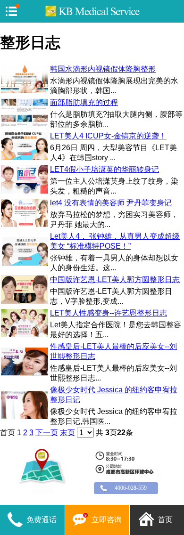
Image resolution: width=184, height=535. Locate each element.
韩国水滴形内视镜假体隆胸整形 (103, 69)
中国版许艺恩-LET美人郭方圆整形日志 (115, 280)
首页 (165, 520)
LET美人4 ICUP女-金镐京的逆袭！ (108, 136)
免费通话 (41, 520)
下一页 (46, 433)
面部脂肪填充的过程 (84, 102)
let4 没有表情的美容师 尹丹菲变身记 (111, 203)
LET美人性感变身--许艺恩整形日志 (108, 313)
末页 (67, 433)
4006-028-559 (131, 488)
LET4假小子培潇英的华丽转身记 (104, 169)
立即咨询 (107, 520)
